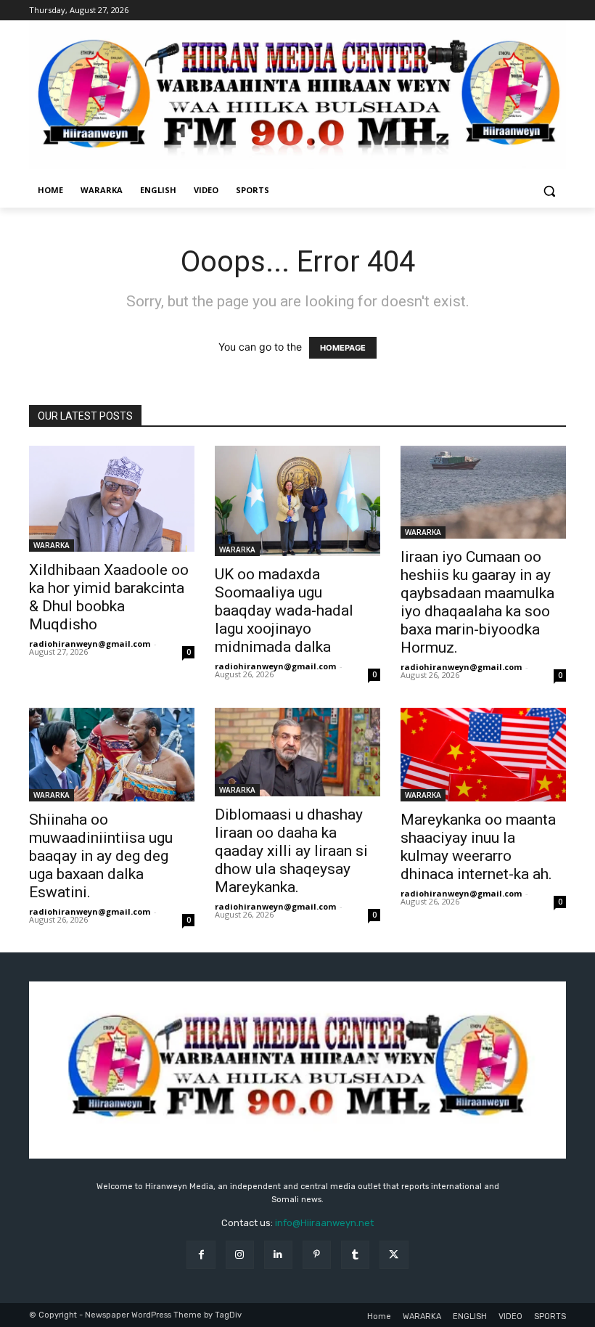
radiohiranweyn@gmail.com (89, 643)
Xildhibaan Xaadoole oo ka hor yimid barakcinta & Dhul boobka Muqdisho (109, 597)
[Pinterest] (317, 1255)
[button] (549, 190)
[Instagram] (240, 1255)
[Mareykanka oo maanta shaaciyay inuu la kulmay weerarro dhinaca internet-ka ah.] (483, 754)
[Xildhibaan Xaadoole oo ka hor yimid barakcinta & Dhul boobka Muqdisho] (111, 499)
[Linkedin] (278, 1255)
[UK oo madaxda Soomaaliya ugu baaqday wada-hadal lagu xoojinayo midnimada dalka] (297, 501)
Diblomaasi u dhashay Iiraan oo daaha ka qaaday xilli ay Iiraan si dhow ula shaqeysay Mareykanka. (291, 851)
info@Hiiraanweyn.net (324, 1222)
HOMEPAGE (343, 348)
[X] (393, 1255)
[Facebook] (200, 1255)
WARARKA (51, 545)
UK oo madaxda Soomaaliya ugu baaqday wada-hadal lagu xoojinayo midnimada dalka (284, 610)
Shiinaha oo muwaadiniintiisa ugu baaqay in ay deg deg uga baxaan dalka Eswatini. (101, 856)
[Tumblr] (355, 1255)
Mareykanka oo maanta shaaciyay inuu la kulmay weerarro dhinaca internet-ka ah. (478, 847)
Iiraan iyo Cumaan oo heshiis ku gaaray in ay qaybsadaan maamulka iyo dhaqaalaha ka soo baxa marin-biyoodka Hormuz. (477, 602)
